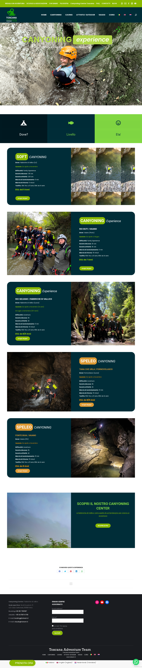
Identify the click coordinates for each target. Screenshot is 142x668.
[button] (136, 662)
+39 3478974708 (22, 615)
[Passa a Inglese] (124, 14)
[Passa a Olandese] (130, 14)
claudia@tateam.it (21, 622)
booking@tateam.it (21, 618)
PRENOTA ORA (24, 663)
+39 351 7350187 (21, 611)
